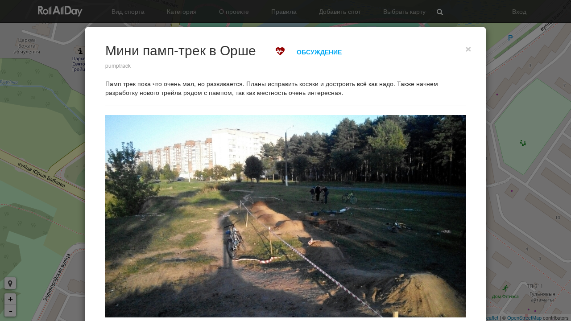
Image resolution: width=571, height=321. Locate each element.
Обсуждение (319, 51)
